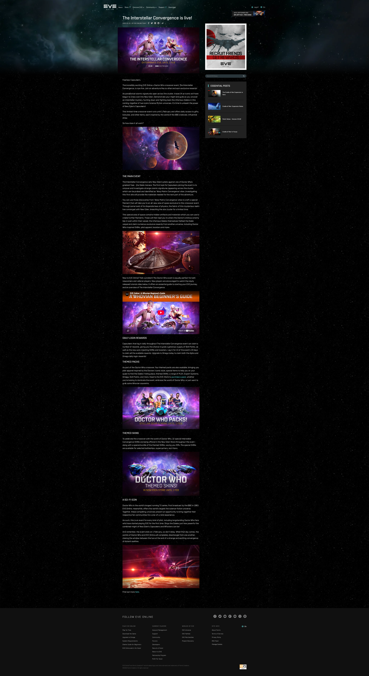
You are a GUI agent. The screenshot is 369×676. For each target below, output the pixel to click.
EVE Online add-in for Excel (132, 648)
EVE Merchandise (188, 637)
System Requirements (130, 641)
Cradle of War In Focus (229, 132)
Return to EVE (157, 651)
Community (156, 637)
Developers (156, 644)
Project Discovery (188, 641)
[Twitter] (219, 616)
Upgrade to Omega (129, 637)
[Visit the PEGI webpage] (243, 666)
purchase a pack (179, 377)
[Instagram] (239, 616)
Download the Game (129, 634)
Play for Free (127, 630)
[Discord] (234, 616)
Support (155, 634)
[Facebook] (214, 616)
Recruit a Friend (157, 648)
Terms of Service (217, 634)
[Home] (110, 9)
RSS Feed (215, 641)
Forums (154, 641)
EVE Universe (186, 630)
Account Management (159, 630)
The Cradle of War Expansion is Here (232, 93)
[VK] (244, 616)
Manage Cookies (217, 644)
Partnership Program (159, 655)
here (137, 592)
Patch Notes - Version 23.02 (231, 119)
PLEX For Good (157, 659)
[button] (254, 7)
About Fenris (216, 630)
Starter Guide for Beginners (132, 644)
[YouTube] (224, 616)
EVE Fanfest (186, 634)
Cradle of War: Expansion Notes (232, 106)
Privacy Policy (216, 637)
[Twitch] (229, 616)
